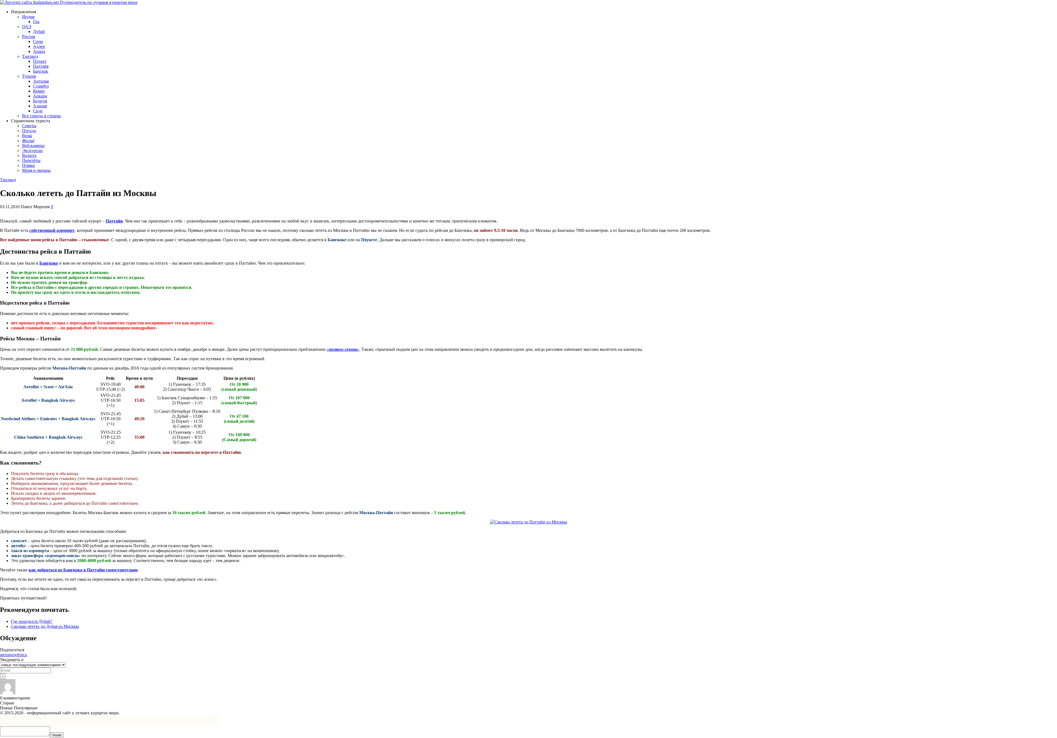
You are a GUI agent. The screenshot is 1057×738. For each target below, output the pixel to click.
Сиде (38, 110)
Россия (28, 36)
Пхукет (40, 61)
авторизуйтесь (13, 654)
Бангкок (40, 71)
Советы (29, 125)
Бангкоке (48, 263)
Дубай (39, 31)
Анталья (41, 81)
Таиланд (30, 56)
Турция (29, 76)
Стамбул (41, 86)
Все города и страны (41, 115)
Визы (27, 135)
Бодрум (40, 101)
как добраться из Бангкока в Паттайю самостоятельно (83, 570)
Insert (56, 735)
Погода (29, 130)
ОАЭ (26, 26)
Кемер (39, 91)
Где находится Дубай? (31, 621)
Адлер (39, 46)
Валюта (29, 155)
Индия (28, 16)
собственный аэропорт (52, 230)
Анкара (40, 96)
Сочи (38, 41)
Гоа (36, 21)
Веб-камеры (33, 145)
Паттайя (40, 66)
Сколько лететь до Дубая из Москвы (45, 626)
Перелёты (31, 160)
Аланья (40, 106)
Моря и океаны (36, 170)
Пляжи (28, 165)
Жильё (28, 140)
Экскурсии (32, 150)
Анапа (39, 51)
